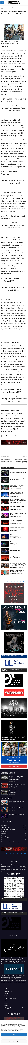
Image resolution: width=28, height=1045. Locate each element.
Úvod (2, 7)
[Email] (16, 20)
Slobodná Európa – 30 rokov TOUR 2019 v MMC (16, 808)
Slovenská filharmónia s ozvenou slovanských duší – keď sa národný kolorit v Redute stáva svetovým (18, 564)
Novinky (4, 734)
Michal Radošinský (13, 567)
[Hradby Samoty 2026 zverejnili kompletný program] (4, 785)
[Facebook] (7, 20)
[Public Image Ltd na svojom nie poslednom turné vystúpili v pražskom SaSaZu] (5, 529)
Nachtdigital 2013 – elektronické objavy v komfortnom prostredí (6, 459)
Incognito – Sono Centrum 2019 (17, 814)
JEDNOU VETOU (8, 773)
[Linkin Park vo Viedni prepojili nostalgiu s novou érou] (5, 522)
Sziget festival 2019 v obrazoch (17, 801)
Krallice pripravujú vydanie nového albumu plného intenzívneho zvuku (16, 777)
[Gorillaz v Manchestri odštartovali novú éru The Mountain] (5, 551)
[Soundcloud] (14, 581)
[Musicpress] (14, 2)
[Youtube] (23, 581)
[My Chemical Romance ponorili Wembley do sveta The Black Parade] (5, 501)
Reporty (5, 7)
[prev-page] (2, 577)
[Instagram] (8, 581)
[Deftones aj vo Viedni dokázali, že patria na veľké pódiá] (5, 480)
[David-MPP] (2, 17)
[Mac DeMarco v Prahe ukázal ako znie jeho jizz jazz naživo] (5, 508)
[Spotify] (17, 581)
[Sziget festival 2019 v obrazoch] (4, 802)
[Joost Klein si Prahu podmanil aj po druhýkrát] (5, 515)
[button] (26, 1021)
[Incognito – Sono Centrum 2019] (4, 816)
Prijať (14, 1034)
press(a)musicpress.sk (10, 871)
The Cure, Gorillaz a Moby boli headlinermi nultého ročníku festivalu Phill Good (16, 493)
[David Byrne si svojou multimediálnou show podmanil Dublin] (5, 558)
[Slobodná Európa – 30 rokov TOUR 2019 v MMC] (4, 809)
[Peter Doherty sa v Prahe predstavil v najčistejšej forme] (5, 536)
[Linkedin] (13, 20)
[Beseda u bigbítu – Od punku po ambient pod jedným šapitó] (5, 487)
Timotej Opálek (13, 473)
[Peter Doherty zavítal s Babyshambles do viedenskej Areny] (5, 473)
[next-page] (4, 577)
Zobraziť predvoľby (14, 1041)
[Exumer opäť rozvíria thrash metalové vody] (4, 792)
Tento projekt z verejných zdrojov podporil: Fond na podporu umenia (13, 899)
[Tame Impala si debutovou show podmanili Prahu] (5, 544)
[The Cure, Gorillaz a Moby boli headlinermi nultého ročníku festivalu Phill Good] (5, 494)
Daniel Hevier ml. (5, 739)
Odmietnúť (14, 1038)
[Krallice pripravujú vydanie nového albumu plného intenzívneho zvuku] (14, 708)
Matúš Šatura (12, 488)
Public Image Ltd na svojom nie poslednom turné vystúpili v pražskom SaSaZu (17, 529)
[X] (10, 20)
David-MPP (6, 16)
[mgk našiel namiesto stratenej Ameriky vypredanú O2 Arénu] (5, 572)
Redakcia (4, 717)
